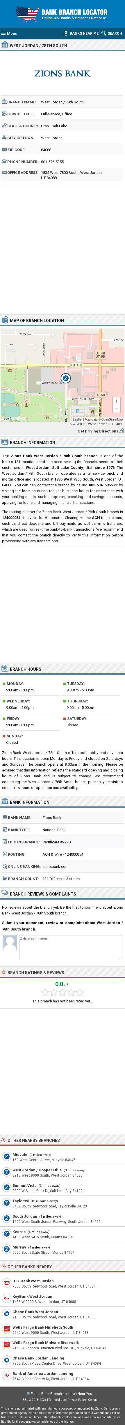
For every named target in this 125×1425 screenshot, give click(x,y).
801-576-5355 (52, 162)
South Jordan (24, 1216)
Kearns (19, 1232)
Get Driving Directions (98, 431)
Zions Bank (51, 817)
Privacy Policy (77, 1399)
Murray (19, 1247)
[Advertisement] (62, 248)
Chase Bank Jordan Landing (38, 1358)
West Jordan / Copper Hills (37, 1170)
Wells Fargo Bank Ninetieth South (42, 1327)
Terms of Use (57, 1399)
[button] (62, 375)
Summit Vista (24, 1185)
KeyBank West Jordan (32, 1296)
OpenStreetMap (112, 419)
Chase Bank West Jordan (35, 1312)
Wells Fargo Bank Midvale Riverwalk (45, 1343)
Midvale (19, 1154)
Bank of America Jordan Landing (42, 1373)
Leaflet (77, 419)
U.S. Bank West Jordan (33, 1281)
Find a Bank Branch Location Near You (61, 1394)
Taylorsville (23, 1201)
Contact (93, 1399)
